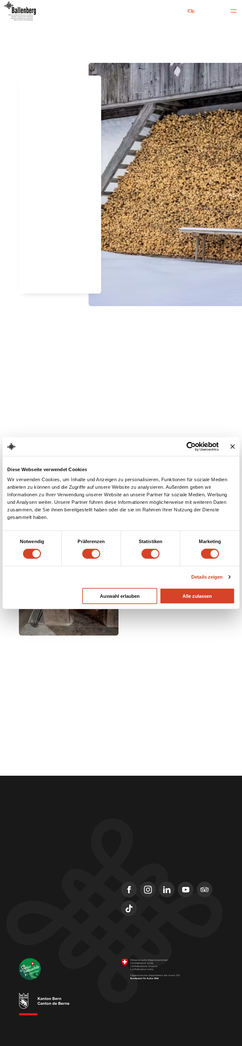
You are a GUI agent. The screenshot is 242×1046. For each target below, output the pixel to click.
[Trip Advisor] (204, 889)
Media (25, 895)
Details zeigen (206, 577)
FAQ (23, 906)
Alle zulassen (197, 595)
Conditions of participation (143, 1018)
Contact (27, 872)
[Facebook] (129, 889)
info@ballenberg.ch (40, 845)
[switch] (91, 554)
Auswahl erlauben (120, 595)
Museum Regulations (139, 1024)
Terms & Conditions (165, 1011)
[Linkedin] (167, 889)
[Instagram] (148, 889)
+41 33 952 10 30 (36, 837)
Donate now (172, 11)
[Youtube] (185, 889)
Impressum (131, 1011)
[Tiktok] (129, 908)
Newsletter (31, 884)
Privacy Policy (184, 1018)
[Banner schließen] (232, 446)
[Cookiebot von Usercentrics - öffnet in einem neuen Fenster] (191, 446)
